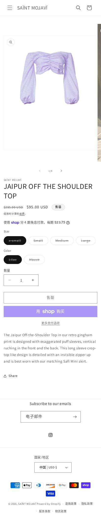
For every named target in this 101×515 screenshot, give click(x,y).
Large (87, 241)
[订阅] (75, 417)
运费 (22, 213)
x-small (17, 241)
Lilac (14, 260)
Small (40, 241)
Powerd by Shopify (49, 503)
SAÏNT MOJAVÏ (27, 503)
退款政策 (71, 503)
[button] (9, 7)
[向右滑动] (61, 170)
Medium (63, 241)
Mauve (36, 260)
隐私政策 (87, 503)
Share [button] (13, 376)
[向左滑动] (39, 170)
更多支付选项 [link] (50, 323)
